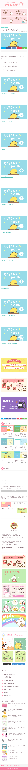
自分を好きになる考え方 (9, 674)
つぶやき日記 (7, 692)
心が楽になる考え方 (8, 680)
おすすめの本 (8, 677)
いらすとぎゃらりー (4, 27)
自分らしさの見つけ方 (9, 683)
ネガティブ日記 (7, 695)
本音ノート (7, 676)
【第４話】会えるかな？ (7, 177)
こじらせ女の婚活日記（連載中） (11, 686)
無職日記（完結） (8, 689)
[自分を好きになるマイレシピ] (14, 6)
